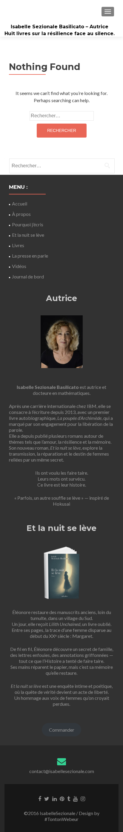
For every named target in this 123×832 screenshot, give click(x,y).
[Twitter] (46, 798)
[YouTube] (75, 798)
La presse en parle (30, 255)
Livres (18, 245)
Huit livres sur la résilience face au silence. (59, 33)
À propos (21, 214)
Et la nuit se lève (28, 235)
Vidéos (19, 266)
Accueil (19, 203)
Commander (61, 730)
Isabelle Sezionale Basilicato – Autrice (59, 26)
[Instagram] (83, 798)
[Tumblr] (68, 798)
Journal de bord (28, 276)
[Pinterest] (62, 798)
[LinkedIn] (54, 798)
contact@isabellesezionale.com (61, 771)
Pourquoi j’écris (27, 224)
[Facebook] (39, 798)
